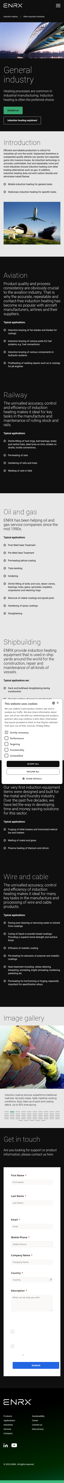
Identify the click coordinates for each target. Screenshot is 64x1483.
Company (8, 1433)
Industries (8, 1425)
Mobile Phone (19, 1237)
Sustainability (38, 1416)
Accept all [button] (33, 764)
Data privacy (38, 1429)
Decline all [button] (33, 771)
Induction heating (11, 17)
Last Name (17, 1196)
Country (16, 1273)
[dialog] (32, 741)
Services (7, 1429)
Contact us (13, 110)
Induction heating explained (22, 120)
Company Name (20, 1255)
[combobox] (53, 702)
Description (18, 1290)
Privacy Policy (43, 725)
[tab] (12, 1111)
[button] (32, 778)
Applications (9, 1420)
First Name (17, 1175)
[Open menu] (58, 5)
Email (14, 1219)
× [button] (57, 703)
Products (8, 1416)
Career (35, 1420)
